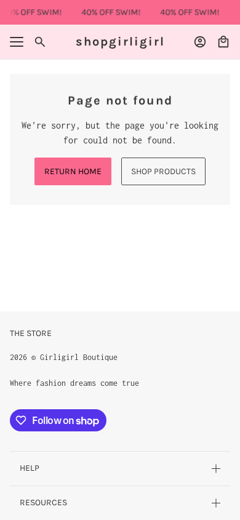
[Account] (200, 42)
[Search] (40, 42)
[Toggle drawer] (16, 42)
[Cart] (223, 42)
